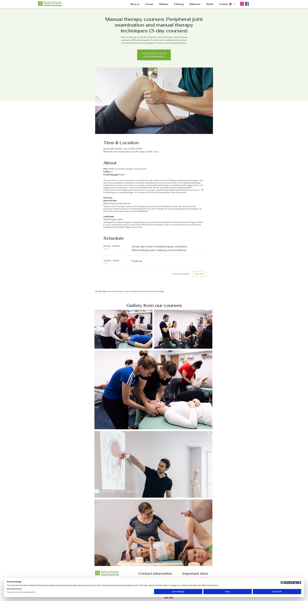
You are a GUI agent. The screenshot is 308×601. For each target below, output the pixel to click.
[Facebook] (247, 4)
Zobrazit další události (154, 56)
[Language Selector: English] (231, 4)
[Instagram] (242, 4)
